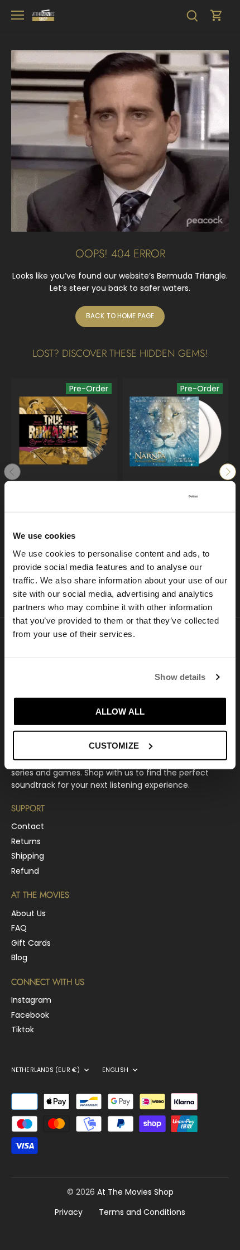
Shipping (27, 855)
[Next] (227, 471)
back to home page (120, 316)
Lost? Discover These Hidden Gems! (120, 353)
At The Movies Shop (135, 1192)
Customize (114, 745)
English (115, 1070)
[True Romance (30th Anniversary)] (64, 431)
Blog (19, 957)
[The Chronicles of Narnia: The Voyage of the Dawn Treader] (175, 431)
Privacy (69, 1212)
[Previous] (12, 471)
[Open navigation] (17, 15)
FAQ (19, 927)
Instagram (31, 999)
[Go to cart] (216, 15)
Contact (27, 826)
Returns (26, 841)
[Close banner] (222, 496)
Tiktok (22, 1029)
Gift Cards (31, 943)
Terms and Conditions (142, 1212)
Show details (180, 677)
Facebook (30, 1015)
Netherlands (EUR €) (45, 1070)
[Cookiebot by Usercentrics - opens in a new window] (150, 496)
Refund (25, 871)
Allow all (120, 711)
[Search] (192, 15)
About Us (28, 913)
